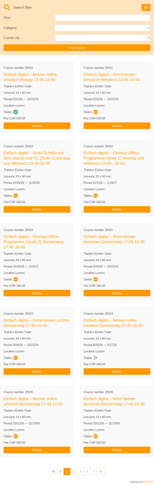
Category (10, 27)
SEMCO (149, 482)
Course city (12, 38)
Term (7, 17)
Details (37, 125)
